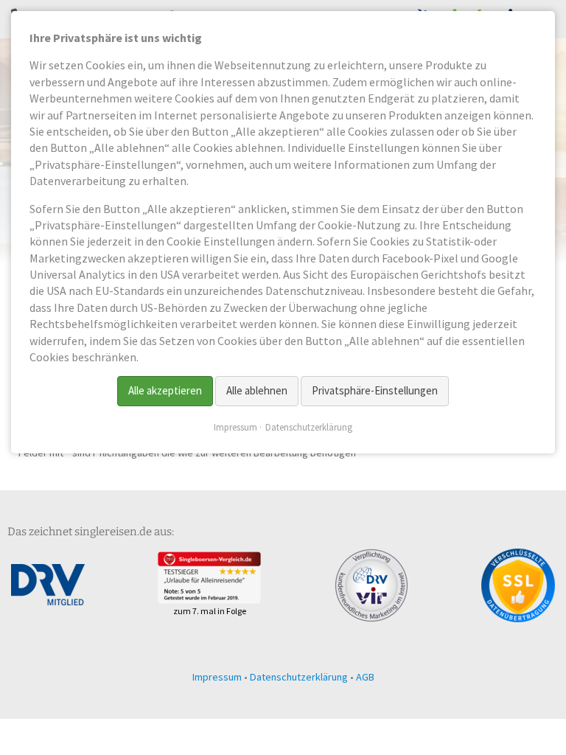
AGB (365, 676)
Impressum (217, 676)
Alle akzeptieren (165, 390)
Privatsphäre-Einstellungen (375, 390)
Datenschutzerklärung (299, 676)
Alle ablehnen (256, 390)
